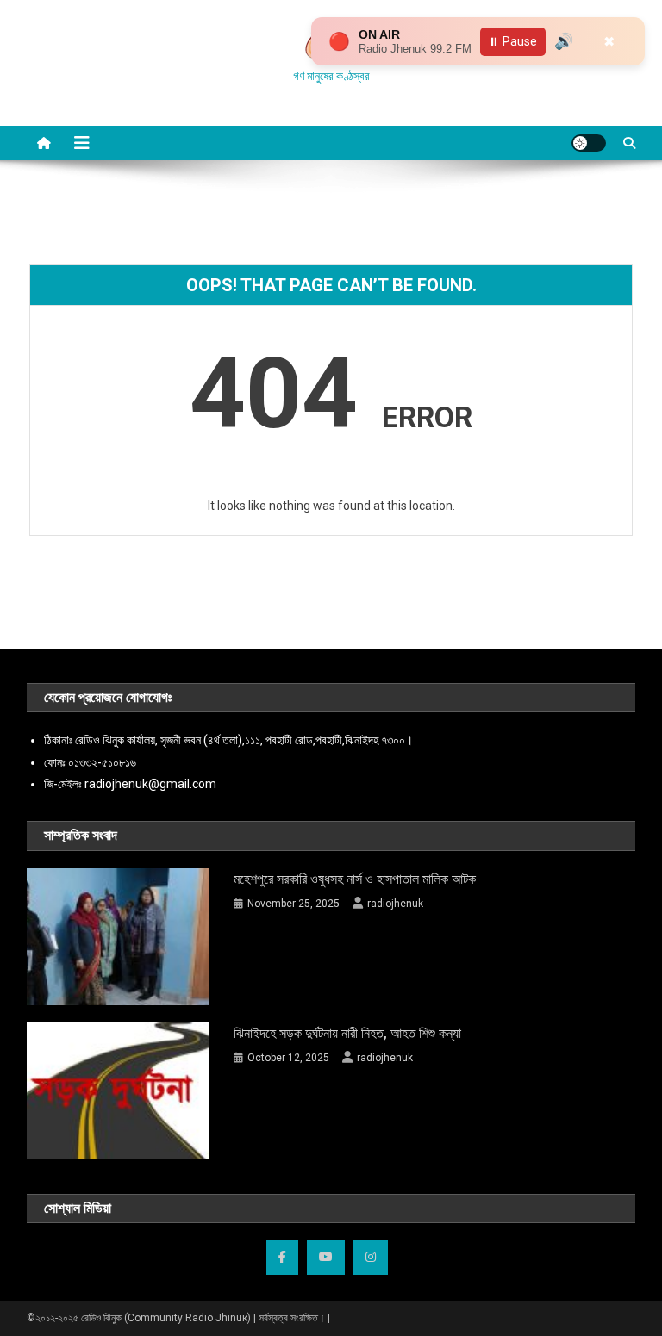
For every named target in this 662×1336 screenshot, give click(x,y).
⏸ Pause (513, 41)
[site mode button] (588, 143)
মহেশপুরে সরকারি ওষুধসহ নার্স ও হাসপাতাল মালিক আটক (355, 879)
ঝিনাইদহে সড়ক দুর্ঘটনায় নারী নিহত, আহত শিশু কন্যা (347, 1033)
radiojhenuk (395, 904)
